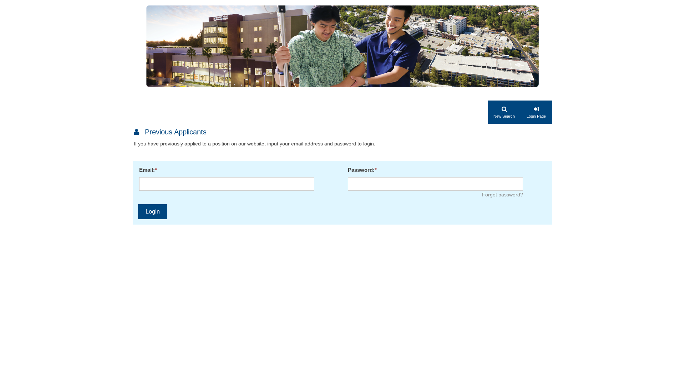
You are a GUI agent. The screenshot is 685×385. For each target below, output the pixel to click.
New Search (504, 116)
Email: (147, 170)
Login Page (536, 116)
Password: (361, 170)
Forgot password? (502, 194)
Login (153, 212)
